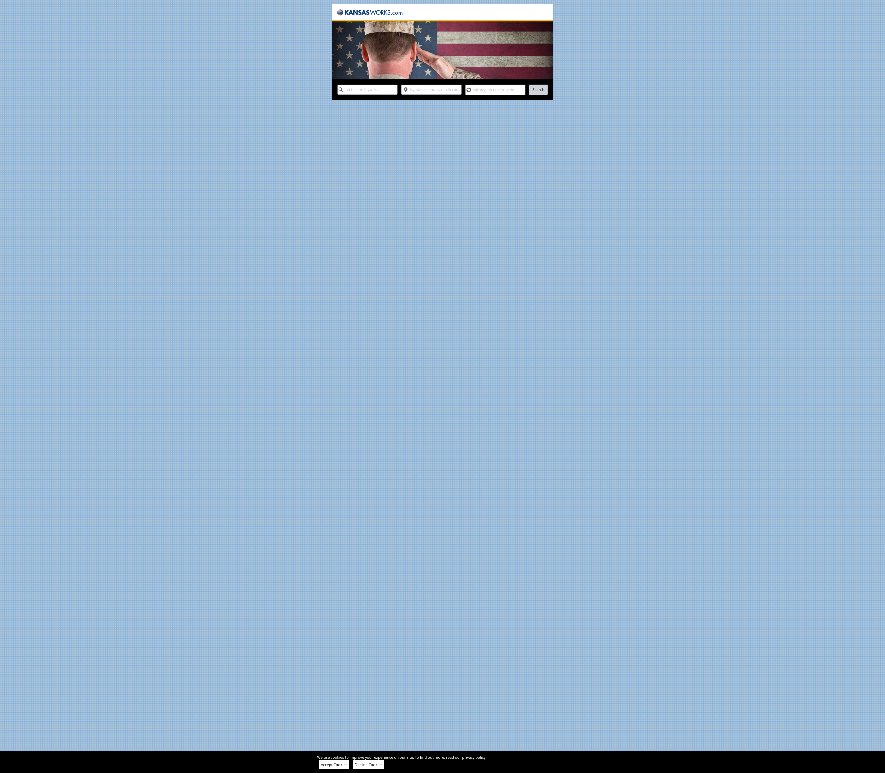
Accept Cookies (334, 764)
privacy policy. (474, 757)
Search (538, 89)
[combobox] (367, 90)
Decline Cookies (368, 764)
